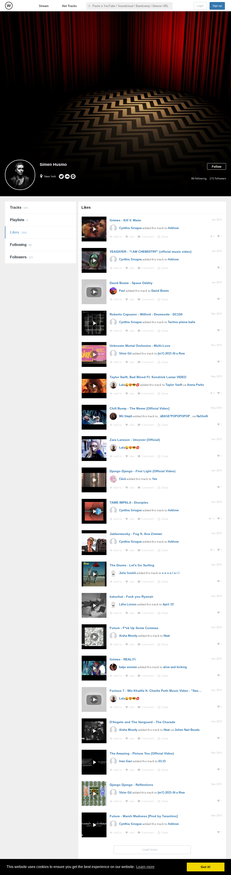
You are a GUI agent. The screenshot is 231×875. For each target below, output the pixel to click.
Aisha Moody (128, 635)
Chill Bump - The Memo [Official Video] (139, 408)
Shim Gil (125, 353)
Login (200, 5)
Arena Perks (195, 385)
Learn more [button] (145, 867)
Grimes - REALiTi (123, 659)
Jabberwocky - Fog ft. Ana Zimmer (136, 534)
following (199, 178)
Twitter (61, 176)
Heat (167, 635)
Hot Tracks (69, 6)
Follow (216, 166)
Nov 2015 (216, 345)
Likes (18, 232)
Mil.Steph (125, 416)
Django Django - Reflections (131, 785)
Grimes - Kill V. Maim (125, 220)
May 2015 (216, 376)
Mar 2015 (216, 753)
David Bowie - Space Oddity (131, 283)
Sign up (217, 5)
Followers (21, 257)
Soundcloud (67, 176)
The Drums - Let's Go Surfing (132, 565)
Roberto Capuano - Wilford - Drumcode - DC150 (146, 314)
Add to (117, 236)
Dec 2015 (216, 313)
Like (132, 236)
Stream (44, 6)
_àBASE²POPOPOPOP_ (175, 416)
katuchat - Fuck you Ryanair (131, 596)
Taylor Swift (174, 385)
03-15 (162, 761)
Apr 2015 (216, 439)
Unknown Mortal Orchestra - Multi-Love (140, 345)
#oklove (173, 228)
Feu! (122, 290)
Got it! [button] (205, 867)
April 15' (168, 604)
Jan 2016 (217, 219)
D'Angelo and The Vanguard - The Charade (142, 722)
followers (218, 178)
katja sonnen (128, 667)
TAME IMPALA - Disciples (129, 502)
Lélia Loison (127, 604)
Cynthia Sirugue (130, 228)
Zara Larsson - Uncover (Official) (135, 440)
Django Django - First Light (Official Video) (143, 471)
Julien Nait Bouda (187, 729)
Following (21, 245)
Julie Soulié (127, 573)
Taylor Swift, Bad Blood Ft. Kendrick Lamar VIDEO (148, 377)
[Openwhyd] (9, 5)
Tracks (19, 207)
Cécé (122, 479)
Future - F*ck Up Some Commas (134, 628)
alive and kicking (175, 667)
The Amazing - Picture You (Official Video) (142, 753)
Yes (154, 479)
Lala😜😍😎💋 (129, 385)
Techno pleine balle (181, 322)
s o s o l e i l (170, 573)
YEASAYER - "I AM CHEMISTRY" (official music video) (151, 251)
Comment (148, 236)
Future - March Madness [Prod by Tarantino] (144, 816)
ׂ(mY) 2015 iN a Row (171, 353)
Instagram (73, 176)
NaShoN (202, 416)
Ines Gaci (125, 761)
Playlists (19, 220)
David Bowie (160, 290)
